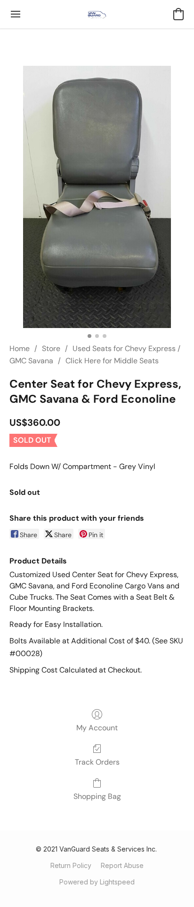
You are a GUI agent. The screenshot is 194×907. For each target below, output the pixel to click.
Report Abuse (122, 865)
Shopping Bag (97, 796)
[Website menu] (15, 14)
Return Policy (70, 865)
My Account (97, 728)
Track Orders (97, 762)
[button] (97, 14)
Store (51, 348)
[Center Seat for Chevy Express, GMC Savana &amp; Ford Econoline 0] (97, 197)
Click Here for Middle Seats (112, 361)
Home (19, 348)
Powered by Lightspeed (97, 882)
